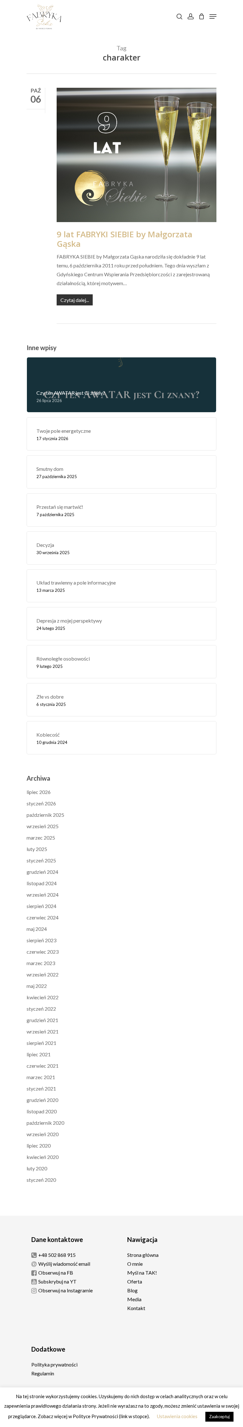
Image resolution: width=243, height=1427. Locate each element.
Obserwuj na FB (55, 1273)
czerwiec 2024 (43, 917)
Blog (132, 1290)
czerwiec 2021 (43, 1066)
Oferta (134, 1281)
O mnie (135, 1264)
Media (134, 1299)
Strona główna (143, 1255)
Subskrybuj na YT (57, 1281)
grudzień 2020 (42, 1100)
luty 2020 (37, 1168)
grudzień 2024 (42, 872)
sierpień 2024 (41, 906)
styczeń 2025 (41, 860)
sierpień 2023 (41, 940)
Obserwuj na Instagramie (65, 1290)
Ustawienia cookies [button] (177, 1416)
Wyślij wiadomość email (64, 1264)
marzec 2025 (41, 838)
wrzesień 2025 (43, 826)
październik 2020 (45, 1123)
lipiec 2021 (39, 1054)
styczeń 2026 (41, 803)
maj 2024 (37, 929)
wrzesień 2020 (43, 1134)
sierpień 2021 (41, 1043)
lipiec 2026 (39, 792)
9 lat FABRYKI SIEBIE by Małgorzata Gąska (124, 238)
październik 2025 (45, 815)
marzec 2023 (41, 963)
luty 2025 (37, 849)
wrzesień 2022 (43, 974)
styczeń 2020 (41, 1180)
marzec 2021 (41, 1077)
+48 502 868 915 (57, 1255)
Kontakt (136, 1308)
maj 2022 (37, 986)
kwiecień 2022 (43, 997)
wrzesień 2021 (43, 1031)
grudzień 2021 (42, 1020)
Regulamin (42, 1373)
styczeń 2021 (41, 1088)
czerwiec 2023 (43, 952)
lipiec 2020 (39, 1145)
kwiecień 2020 (43, 1157)
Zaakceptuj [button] (219, 1416)
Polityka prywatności (54, 1364)
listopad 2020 (42, 1111)
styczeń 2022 (41, 1009)
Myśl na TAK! (142, 1273)
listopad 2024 (42, 883)
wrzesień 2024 (43, 895)
